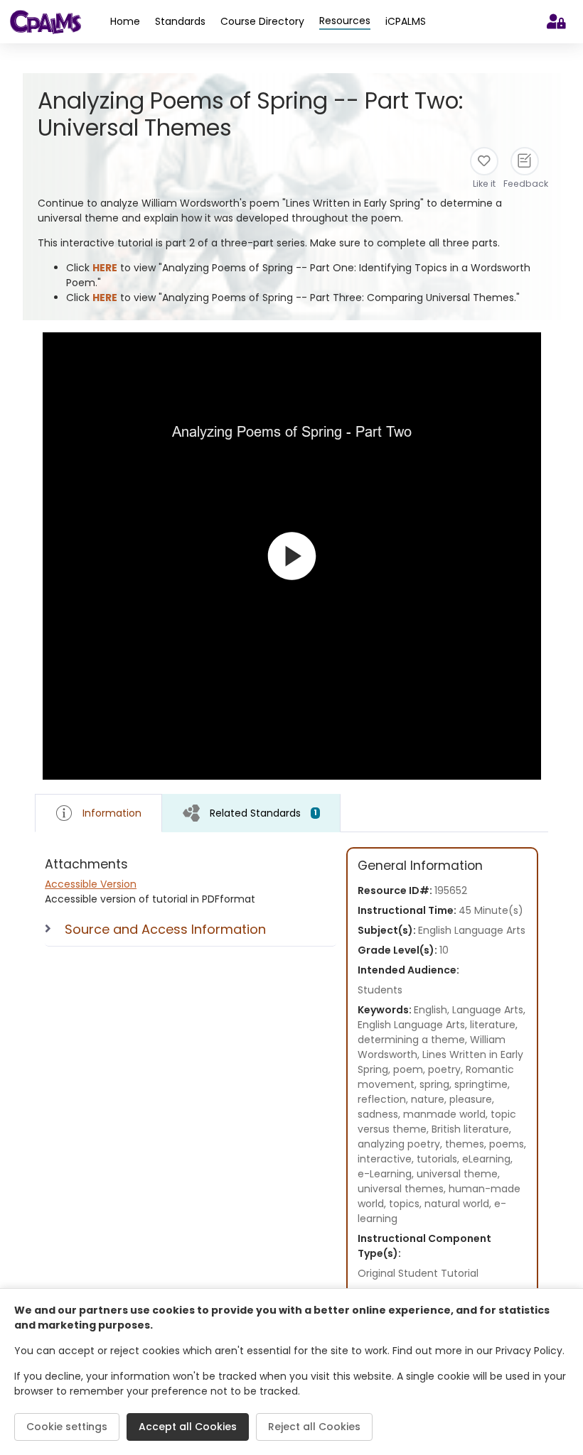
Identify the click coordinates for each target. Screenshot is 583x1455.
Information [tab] (111, 813)
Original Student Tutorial (418, 1273)
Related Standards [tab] (263, 813)
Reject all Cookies (314, 1426)
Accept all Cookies (188, 1426)
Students (380, 990)
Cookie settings (66, 1426)
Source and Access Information (165, 929)
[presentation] (251, 813)
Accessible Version (91, 884)
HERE (104, 268)
